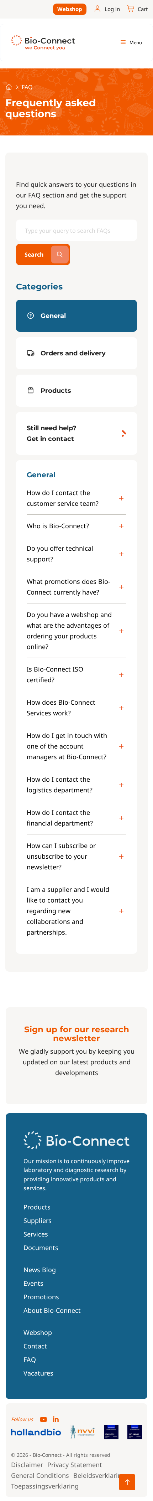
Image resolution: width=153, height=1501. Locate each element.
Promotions (41, 1296)
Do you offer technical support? (60, 553)
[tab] (76, 316)
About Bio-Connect (52, 1310)
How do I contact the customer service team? (63, 498)
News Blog (39, 1269)
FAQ (29, 1359)
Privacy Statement (74, 1464)
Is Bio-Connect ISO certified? (55, 674)
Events (33, 1283)
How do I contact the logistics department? (60, 784)
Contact (35, 1346)
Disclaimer (27, 1464)
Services (35, 1234)
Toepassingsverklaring (45, 1486)
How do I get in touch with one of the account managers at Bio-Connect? (67, 746)
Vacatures (38, 1373)
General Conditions (40, 1475)
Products (37, 1207)
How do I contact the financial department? (60, 817)
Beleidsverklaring (99, 1475)
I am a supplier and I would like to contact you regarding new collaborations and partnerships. (68, 910)
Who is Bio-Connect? (58, 525)
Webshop (69, 8)
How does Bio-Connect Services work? (61, 707)
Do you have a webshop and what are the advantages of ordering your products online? (69, 630)
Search (34, 254)
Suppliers (37, 1220)
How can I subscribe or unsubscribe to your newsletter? (61, 856)
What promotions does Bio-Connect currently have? (68, 586)
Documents (40, 1247)
